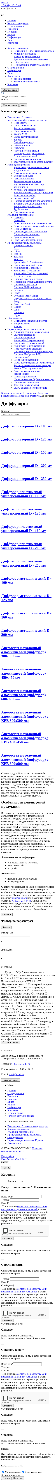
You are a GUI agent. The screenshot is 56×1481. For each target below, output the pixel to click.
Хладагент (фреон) (24, 212)
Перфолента (20, 122)
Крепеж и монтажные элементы (31, 59)
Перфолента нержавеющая (28, 348)
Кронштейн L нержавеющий (29, 340)
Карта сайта (7, 1156)
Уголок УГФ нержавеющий (28, 368)
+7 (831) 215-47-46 (11, 5)
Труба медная (21, 209)
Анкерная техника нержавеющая (31, 332)
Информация (14, 37)
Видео (10, 40)
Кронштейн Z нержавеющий (29, 343)
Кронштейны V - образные (28, 265)
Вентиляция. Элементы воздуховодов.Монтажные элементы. (27, 118)
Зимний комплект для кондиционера (33, 192)
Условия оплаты (22, 78)
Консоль (18, 259)
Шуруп (17, 315)
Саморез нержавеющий (26, 360)
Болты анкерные (22, 276)
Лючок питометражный (26, 150)
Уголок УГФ (20, 134)
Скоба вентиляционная (26, 136)
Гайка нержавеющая (24, 337)
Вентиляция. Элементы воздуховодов (34, 51)
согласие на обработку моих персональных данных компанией (24, 1208)
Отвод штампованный (25, 156)
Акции (11, 34)
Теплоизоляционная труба (28, 206)
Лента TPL (19, 220)
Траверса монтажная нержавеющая (32, 365)
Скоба (17, 293)
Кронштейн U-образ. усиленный (31, 273)
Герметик (19, 217)
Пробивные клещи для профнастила (33, 281)
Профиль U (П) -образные (27, 287)
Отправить (7, 1238)
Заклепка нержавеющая (26, 385)
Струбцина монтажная (26, 295)
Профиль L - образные (25, 284)
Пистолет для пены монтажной (30, 231)
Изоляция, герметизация (27, 56)
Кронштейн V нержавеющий (29, 346)
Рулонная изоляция (24, 237)
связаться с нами (10, 1080)
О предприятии (15, 26)
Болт (16, 248)
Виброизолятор (22, 323)
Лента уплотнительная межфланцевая (34, 226)
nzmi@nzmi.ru (19, 898)
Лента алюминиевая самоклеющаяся (33, 223)
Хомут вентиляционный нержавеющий (27, 372)
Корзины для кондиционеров (29, 189)
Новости (12, 31)
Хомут (17, 301)
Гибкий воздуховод (24, 142)
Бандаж (18, 139)
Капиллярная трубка (24, 195)
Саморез (18, 290)
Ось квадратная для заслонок (29, 153)
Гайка (17, 251)
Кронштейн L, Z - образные (28, 262)
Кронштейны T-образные (27, 267)
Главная (11, 20)
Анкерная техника (23, 245)
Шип (16, 309)
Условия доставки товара (27, 81)
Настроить (18, 1478)
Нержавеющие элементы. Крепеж (32, 65)
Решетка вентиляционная (27, 159)
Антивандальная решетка (27, 173)
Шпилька (19, 312)
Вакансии (12, 29)
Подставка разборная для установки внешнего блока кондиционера (33, 202)
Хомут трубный (22, 304)
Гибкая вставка (22, 145)
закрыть (6, 1168)
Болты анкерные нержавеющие (30, 387)
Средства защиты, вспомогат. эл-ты (32, 298)
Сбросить (6, 914)
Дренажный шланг (24, 178)
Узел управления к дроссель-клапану (33, 162)
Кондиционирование (25, 53)
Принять (6, 1478)
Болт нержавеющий (24, 334)
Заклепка (18, 256)
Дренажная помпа (23, 175)
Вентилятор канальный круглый (31, 320)
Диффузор (19, 148)
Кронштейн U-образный (27, 270)
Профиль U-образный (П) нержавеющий (27, 355)
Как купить (13, 76)
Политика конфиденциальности (21, 1149)
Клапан (18, 326)
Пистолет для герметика (27, 234)
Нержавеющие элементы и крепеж (25, 329)
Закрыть (6, 927)
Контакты (12, 43)
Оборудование (21, 62)
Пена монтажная (22, 228)
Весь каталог (14, 1143)
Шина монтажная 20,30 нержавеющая (34, 379)
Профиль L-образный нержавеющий (33, 351)
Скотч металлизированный (28, 240)
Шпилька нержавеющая (26, 382)
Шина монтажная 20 (24, 125)
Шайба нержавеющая (25, 376)
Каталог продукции (17, 23)
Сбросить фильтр (10, 1042)
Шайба (17, 307)
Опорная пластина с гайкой (28, 279)
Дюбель (18, 254)
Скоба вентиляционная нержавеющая (34, 362)
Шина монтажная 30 (24, 131)
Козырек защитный (24, 198)
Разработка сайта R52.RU (14, 1159)
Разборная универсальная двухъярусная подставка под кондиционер (29, 184)
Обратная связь (9, 90)
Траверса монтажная (24, 128)
